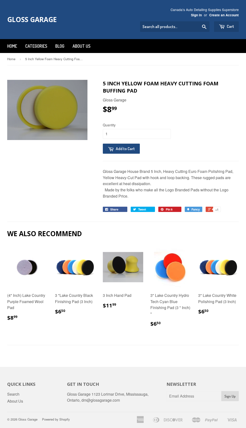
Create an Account (224, 15)
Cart (230, 26)
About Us (81, 46)
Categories (36, 46)
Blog (59, 46)
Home (12, 46)
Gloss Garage (32, 19)
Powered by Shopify (56, 419)
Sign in (196, 15)
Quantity (109, 125)
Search (13, 394)
